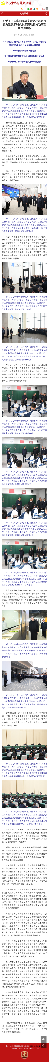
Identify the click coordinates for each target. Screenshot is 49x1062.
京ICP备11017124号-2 (36, 1046)
